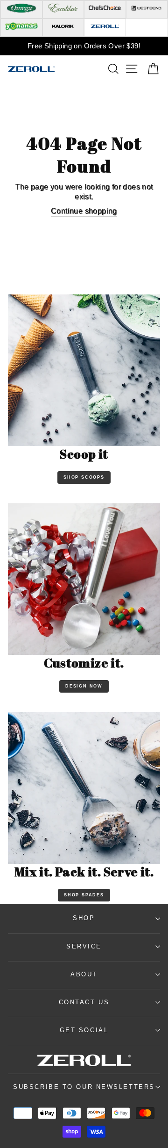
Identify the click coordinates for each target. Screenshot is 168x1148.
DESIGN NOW (84, 686)
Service (84, 946)
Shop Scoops (84, 477)
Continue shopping (84, 211)
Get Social (84, 1030)
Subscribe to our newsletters (84, 1086)
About (84, 974)
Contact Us (84, 1002)
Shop (84, 917)
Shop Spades (84, 895)
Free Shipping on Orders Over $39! (84, 46)
